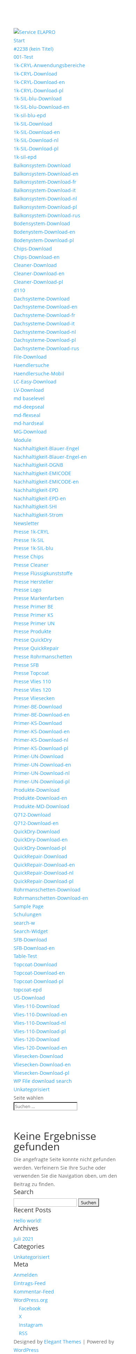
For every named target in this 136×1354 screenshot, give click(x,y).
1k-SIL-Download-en (37, 132)
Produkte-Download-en (40, 798)
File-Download (30, 356)
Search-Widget (31, 931)
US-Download (29, 997)
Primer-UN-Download (38, 756)
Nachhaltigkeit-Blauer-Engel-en (50, 456)
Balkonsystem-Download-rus (47, 215)
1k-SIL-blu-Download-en (42, 107)
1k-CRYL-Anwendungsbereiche (49, 65)
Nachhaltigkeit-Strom (38, 515)
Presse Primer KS (33, 615)
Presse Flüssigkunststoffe (43, 573)
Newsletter (26, 523)
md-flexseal (27, 415)
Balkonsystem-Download (42, 165)
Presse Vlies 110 (32, 681)
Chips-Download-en (37, 257)
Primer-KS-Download (38, 723)
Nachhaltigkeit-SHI (35, 506)
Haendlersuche (31, 365)
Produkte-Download (37, 790)
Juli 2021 (23, 1238)
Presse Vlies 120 (32, 689)
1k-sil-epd (25, 157)
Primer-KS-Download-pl (41, 748)
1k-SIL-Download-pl (36, 148)
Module (22, 440)
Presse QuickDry (33, 639)
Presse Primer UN (34, 623)
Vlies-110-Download (37, 1006)
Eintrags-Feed (30, 1283)
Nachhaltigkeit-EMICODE (42, 473)
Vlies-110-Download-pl (40, 1031)
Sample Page (29, 906)
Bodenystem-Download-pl (44, 240)
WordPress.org (31, 1300)
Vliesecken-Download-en (42, 1064)
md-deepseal (29, 406)
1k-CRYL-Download (35, 73)
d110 (19, 290)
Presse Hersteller (33, 581)
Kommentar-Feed (34, 1291)
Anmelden (26, 1274)
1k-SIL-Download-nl (36, 140)
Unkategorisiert (32, 1089)
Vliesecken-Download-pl (41, 1073)
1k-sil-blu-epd (30, 115)
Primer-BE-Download (38, 706)
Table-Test (25, 956)
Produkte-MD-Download (41, 806)
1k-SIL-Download (33, 123)
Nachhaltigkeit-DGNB (38, 464)
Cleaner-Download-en (39, 273)
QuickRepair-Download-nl (44, 872)
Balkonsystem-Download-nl (45, 198)
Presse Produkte (32, 631)
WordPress (26, 1350)
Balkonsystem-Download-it (45, 190)
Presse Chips (29, 556)
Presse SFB (26, 665)
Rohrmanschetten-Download (47, 889)
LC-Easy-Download (35, 381)
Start (19, 40)
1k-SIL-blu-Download (38, 98)
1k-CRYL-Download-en (39, 82)
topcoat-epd (28, 989)
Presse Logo (27, 589)
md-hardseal (29, 423)
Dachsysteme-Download (42, 298)
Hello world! (27, 1220)
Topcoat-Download (35, 964)
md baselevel (29, 398)
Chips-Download (33, 248)
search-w (24, 922)
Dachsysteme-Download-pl (45, 340)
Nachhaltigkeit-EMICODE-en (46, 481)
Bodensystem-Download (42, 223)
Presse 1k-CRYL (31, 531)
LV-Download (29, 390)
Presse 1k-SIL (29, 540)
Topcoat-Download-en (39, 972)
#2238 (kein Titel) (33, 48)
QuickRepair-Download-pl (44, 881)
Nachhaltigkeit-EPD (36, 490)
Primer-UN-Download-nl (42, 773)
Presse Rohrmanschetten (43, 656)
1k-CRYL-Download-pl (38, 90)
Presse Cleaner (31, 565)
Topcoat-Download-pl (38, 981)
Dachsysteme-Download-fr (44, 315)
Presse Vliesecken (34, 698)
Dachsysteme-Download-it (44, 323)
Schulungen (27, 914)
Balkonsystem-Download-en (46, 173)
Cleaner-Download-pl (38, 281)
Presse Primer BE (33, 606)
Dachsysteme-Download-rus (46, 348)
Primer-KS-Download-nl (41, 739)
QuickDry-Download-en (41, 839)
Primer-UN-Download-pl (42, 781)
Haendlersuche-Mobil (39, 373)
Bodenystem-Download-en (44, 231)
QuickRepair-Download (40, 856)
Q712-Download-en (36, 823)
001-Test (23, 57)
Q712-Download (32, 814)
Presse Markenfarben (39, 598)
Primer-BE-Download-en (42, 714)
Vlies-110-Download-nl (40, 1023)
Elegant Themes (62, 1341)
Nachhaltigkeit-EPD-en (40, 498)
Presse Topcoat (31, 673)
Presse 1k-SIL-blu (33, 548)
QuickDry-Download (37, 831)
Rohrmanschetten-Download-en (51, 898)
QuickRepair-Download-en (44, 864)
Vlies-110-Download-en (40, 1014)
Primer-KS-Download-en (42, 731)
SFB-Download (30, 939)
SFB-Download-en (34, 948)
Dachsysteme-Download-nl (45, 332)
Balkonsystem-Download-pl (45, 207)
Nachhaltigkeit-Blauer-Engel (46, 448)
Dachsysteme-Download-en (45, 306)
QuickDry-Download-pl (40, 848)
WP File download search (43, 1081)
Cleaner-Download (35, 265)
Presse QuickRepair (36, 648)
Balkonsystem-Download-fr (45, 181)
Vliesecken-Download (38, 1056)
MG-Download (30, 431)
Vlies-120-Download (37, 1039)
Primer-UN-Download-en (42, 764)
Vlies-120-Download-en (40, 1047)
